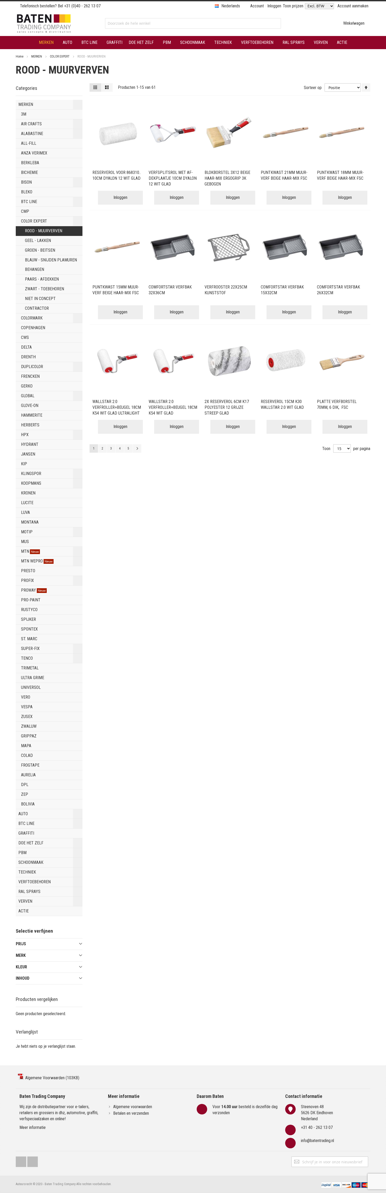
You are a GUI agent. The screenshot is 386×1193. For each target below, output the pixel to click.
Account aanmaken (352, 5)
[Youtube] (32, 1160)
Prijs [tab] (21, 943)
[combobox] (193, 23)
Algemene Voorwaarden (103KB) (51, 1077)
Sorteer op (313, 87)
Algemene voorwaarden (132, 1106)
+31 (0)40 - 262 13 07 (82, 5)
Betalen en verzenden (131, 1113)
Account (257, 5)
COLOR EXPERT (60, 56)
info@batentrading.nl (317, 1140)
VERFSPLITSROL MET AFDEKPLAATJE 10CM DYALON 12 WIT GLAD (173, 178)
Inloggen (274, 5)
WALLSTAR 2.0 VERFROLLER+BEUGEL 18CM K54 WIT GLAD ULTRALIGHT (116, 407)
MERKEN (37, 56)
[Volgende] (137, 448)
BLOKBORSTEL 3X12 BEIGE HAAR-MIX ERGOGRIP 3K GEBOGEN (227, 178)
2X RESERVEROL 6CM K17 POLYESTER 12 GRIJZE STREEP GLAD (227, 407)
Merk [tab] (21, 955)
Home (20, 56)
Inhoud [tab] (22, 978)
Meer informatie (32, 1127)
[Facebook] (21, 1160)
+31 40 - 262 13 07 (317, 1127)
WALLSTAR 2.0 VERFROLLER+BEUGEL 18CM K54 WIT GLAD (173, 407)
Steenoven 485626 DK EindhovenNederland (317, 1112)
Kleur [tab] (21, 966)
